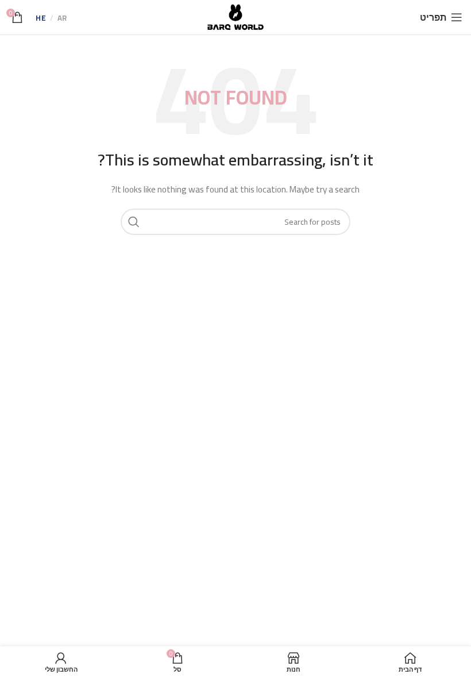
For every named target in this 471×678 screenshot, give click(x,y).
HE (41, 18)
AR (62, 18)
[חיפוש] (134, 222)
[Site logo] (235, 16)
